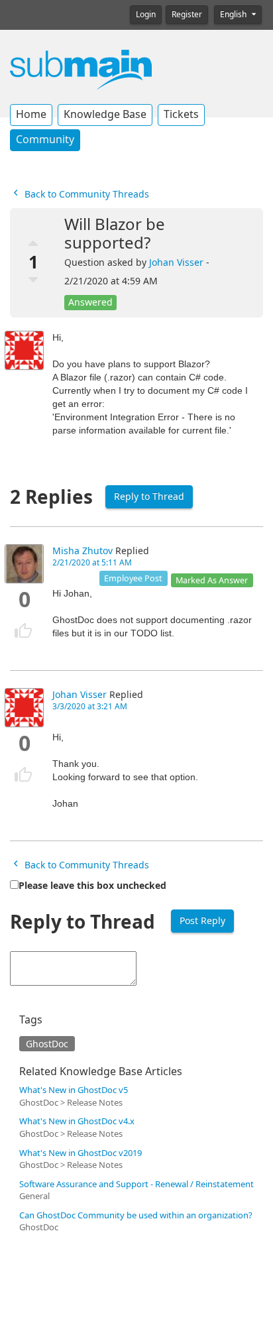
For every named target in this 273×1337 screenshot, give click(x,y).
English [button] (234, 14)
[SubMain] (81, 69)
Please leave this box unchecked (92, 885)
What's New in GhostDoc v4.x (77, 1121)
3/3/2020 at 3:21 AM (89, 706)
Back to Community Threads (85, 194)
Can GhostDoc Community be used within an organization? (135, 1215)
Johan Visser (176, 262)
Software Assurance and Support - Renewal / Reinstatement (136, 1184)
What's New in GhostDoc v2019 (80, 1153)
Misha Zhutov (82, 551)
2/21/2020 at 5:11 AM (92, 562)
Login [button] (146, 14)
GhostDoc (47, 1044)
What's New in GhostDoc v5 (73, 1090)
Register (187, 14)
